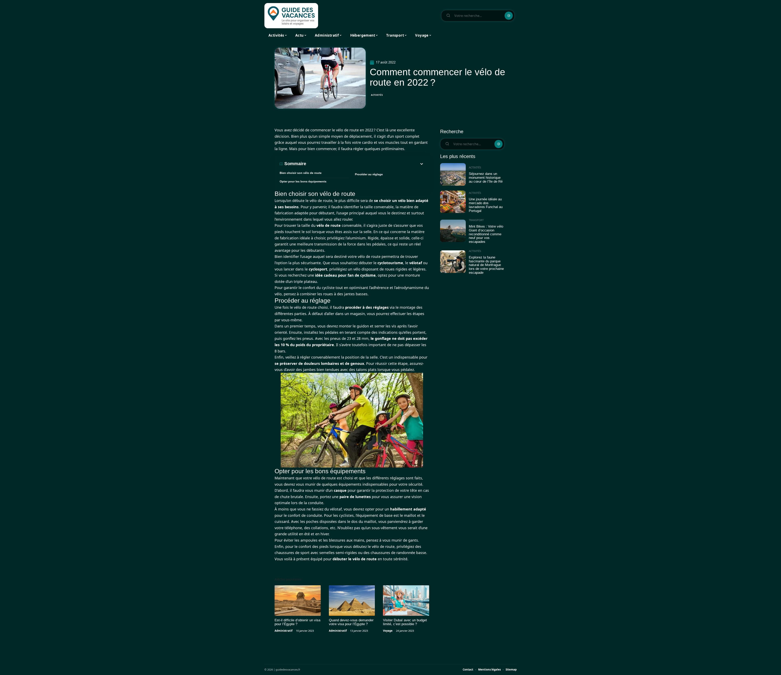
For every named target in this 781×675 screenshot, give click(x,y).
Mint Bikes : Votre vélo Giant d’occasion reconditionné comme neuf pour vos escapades (486, 234)
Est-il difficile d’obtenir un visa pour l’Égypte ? (297, 622)
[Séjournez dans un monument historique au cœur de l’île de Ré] (453, 174)
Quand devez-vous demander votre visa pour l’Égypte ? (351, 622)
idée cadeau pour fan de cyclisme (345, 275)
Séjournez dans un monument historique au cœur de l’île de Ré (486, 177)
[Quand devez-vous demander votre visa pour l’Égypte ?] (352, 600)
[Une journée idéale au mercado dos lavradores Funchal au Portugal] (453, 202)
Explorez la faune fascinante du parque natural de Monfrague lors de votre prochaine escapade (486, 265)
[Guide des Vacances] (291, 15)
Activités (377, 95)
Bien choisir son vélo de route (301, 172)
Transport (476, 220)
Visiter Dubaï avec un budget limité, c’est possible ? (405, 622)
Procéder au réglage (369, 174)
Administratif (283, 630)
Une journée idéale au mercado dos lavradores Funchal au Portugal (486, 205)
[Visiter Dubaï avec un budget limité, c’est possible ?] (406, 600)
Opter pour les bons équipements (303, 181)
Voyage (388, 630)
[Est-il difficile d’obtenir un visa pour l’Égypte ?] (298, 600)
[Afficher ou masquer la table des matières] (365, 163)
